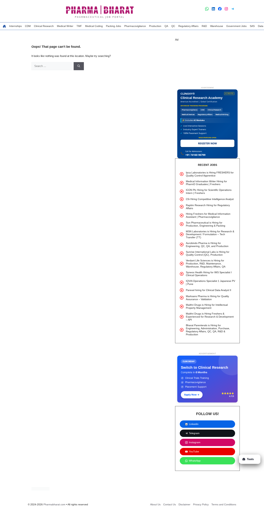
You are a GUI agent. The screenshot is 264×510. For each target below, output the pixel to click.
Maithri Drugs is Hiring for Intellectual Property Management (207, 306)
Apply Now (191, 394)
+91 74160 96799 (195, 155)
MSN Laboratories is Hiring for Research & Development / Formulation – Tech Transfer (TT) (210, 234)
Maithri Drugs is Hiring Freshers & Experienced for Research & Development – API (210, 316)
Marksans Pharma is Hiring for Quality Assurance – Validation (207, 298)
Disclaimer (184, 504)
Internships (15, 26)
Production (155, 26)
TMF (79, 26)
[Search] (79, 66)
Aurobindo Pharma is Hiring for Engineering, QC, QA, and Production (207, 245)
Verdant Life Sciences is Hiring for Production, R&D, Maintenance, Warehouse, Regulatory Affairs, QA (205, 263)
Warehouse (216, 26)
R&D (204, 26)
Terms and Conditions (223, 504)
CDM (28, 26)
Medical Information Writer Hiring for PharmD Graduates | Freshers (206, 183)
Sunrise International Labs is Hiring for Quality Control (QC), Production (207, 253)
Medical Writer (65, 26)
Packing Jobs (113, 26)
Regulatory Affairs (188, 26)
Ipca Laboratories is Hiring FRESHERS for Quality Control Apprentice (210, 174)
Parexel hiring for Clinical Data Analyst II (208, 290)
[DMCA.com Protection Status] (40, 489)
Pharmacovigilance (135, 26)
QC (173, 26)
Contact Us (169, 504)
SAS (252, 26)
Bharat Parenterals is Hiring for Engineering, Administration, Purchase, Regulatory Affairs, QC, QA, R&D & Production (208, 330)
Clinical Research (44, 26)
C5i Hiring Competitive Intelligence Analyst (210, 199)
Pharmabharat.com (54, 504)
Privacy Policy (201, 504)
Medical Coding (94, 26)
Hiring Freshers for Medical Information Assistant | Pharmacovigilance (208, 215)
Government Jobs (236, 26)
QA (166, 26)
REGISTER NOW (207, 143)
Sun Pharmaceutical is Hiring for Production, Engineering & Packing (205, 224)
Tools (250, 459)
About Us (155, 504)
